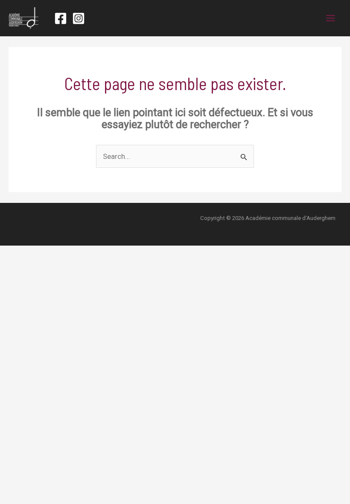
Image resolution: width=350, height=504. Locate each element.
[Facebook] (60, 18)
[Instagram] (78, 18)
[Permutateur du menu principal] (331, 18)
